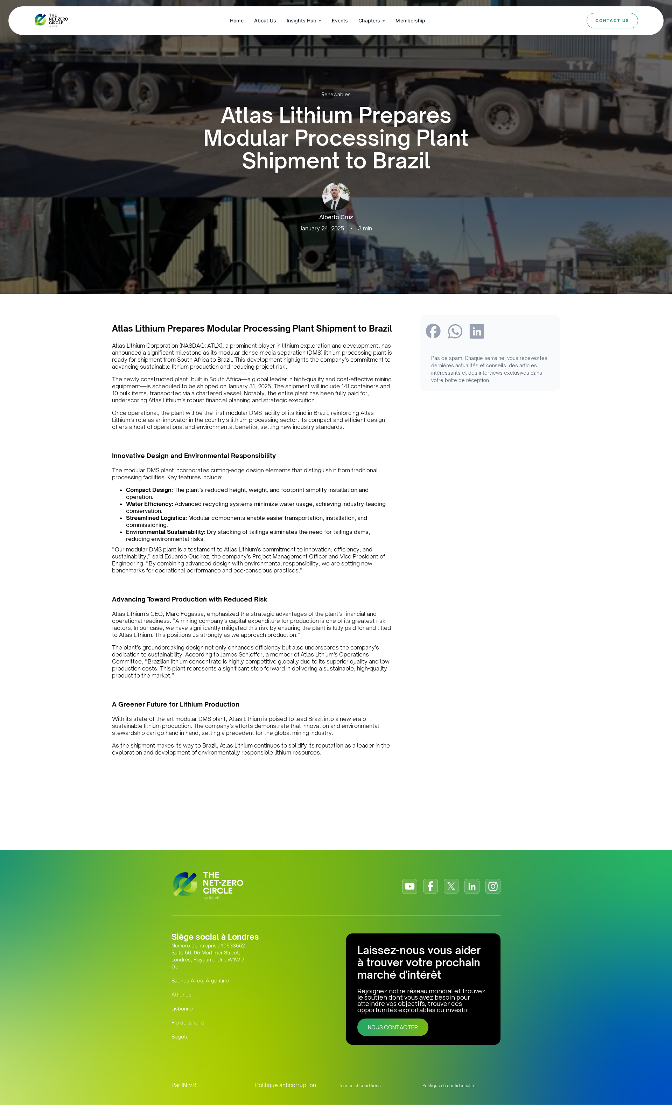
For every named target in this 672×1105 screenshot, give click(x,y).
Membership (410, 20)
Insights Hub (302, 20)
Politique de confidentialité (448, 1085)
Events (340, 20)
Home (237, 20)
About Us (265, 20)
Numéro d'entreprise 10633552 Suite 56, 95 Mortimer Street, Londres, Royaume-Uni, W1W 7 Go (208, 956)
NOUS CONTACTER (393, 1027)
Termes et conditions (360, 1085)
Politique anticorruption (285, 1085)
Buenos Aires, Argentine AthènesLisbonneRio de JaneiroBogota (200, 1009)
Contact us (612, 20)
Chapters (369, 20)
